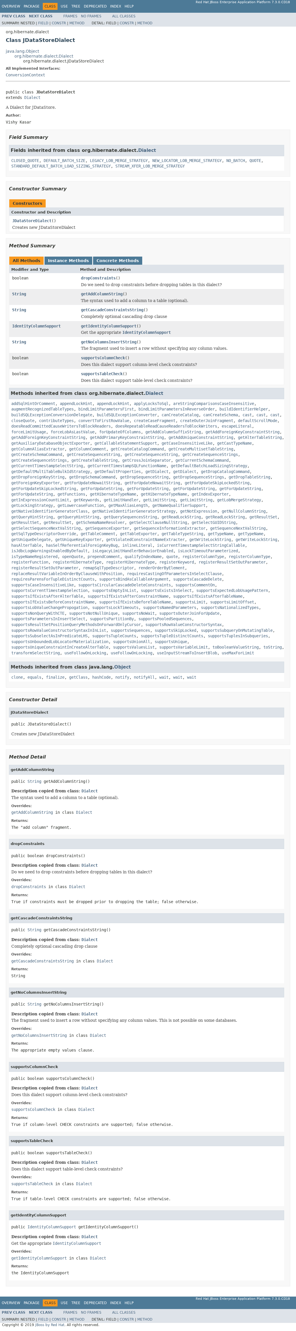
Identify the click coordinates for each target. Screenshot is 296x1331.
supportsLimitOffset (232, 602)
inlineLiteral (137, 545)
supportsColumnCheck (103, 358)
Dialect (32, 97)
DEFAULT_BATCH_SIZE (64, 160)
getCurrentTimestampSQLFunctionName (127, 465)
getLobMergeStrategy (239, 500)
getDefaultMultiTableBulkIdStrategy (50, 471)
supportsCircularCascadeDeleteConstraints (124, 585)
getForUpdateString (101, 488)
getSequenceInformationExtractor (170, 528)
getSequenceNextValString (238, 528)
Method (76, 23)
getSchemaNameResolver (100, 522)
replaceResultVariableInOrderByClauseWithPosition (66, 573)
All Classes (124, 16)
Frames (70, 16)
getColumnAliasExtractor (37, 449)
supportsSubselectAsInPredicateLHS (49, 636)
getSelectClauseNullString (158, 522)
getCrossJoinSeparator (146, 460)
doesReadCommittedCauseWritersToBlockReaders (61, 426)
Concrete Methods (118, 260)
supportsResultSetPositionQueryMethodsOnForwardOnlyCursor (76, 624)
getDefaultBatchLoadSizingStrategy (209, 465)
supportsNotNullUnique (93, 613)
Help (129, 6)
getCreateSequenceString (93, 454)
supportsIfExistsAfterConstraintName (128, 596)
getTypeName (220, 533)
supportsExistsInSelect (166, 590)
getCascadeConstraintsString (112, 310)
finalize (55, 677)
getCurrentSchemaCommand (202, 460)
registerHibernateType (77, 562)
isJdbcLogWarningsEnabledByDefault (49, 550)
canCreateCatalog (180, 415)
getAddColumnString (102, 294)
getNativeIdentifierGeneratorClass (49, 511)
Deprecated (95, 6)
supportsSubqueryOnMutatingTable (237, 630)
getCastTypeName (234, 443)
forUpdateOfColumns (120, 432)
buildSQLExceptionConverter (127, 415)
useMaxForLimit (238, 653)
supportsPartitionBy (112, 618)
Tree (75, 6)
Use (64, 6)
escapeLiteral (237, 426)
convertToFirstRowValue (103, 420)
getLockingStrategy (32, 505)
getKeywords (86, 500)
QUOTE (255, 160)
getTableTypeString (182, 533)
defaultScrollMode (257, 420)
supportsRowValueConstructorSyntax (183, 624)
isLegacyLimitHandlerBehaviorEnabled (132, 550)
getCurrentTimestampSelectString (47, 465)
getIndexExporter (210, 494)
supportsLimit (190, 602)
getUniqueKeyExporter (78, 539)
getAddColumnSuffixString (173, 432)
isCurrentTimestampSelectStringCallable (201, 545)
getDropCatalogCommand (225, 471)
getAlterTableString (260, 437)
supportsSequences (130, 630)
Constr (59, 23)
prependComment (104, 556)
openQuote (72, 556)
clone (17, 677)
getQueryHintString (32, 517)
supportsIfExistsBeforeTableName (135, 602)
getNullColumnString (244, 511)
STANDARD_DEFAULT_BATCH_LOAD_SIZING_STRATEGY (61, 166)
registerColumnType (203, 556)
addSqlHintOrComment (33, 403)
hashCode (101, 677)
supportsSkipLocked (175, 630)
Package (32, 6)
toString (272, 647)
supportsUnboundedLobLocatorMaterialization (59, 641)
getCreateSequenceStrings (210, 454)
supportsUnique (171, 641)
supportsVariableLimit (183, 647)
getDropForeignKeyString (37, 477)
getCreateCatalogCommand (137, 449)
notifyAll (144, 677)
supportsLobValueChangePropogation (49, 607)
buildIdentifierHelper (243, 409)
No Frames (91, 16)
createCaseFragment (154, 420)
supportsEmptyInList (114, 590)
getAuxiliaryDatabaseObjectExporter (50, 443)
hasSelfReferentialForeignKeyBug (82, 545)
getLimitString (159, 500)
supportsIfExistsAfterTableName (208, 596)
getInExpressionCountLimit (40, 500)
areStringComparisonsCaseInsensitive (213, 403)
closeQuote (22, 420)
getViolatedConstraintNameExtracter (145, 539)
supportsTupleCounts (114, 636)
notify (122, 677)
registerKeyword (176, 562)
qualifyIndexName (143, 556)
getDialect (157, 471)
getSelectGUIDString (214, 522)
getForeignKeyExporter (35, 483)
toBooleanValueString (235, 647)
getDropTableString (249, 477)
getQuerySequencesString (130, 517)
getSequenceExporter (107, 528)
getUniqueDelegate (31, 539)
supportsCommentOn (195, 585)
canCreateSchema (220, 415)
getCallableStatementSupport (126, 443)
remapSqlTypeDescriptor (108, 568)
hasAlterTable (26, 545)
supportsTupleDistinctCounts (172, 636)
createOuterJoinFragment (206, 420)
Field (43, 23)
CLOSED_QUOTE (25, 160)
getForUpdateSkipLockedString (217, 483)
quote (172, 556)
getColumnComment (87, 449)
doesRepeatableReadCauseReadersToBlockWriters (166, 426)
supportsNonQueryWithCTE (37, 613)
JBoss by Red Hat (49, 1325)
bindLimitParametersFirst (106, 409)
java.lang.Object (22, 51)
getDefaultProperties (118, 471)
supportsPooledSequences (165, 618)
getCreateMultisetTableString (201, 449)
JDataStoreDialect (31, 220)
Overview (11, 6)
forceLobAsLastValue (73, 432)
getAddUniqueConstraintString (201, 437)
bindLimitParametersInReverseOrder (176, 409)
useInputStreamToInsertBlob (187, 653)
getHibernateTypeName (113, 494)
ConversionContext (25, 75)
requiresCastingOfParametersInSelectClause (174, 573)
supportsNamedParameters (169, 607)
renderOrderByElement (161, 568)
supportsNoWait (138, 613)
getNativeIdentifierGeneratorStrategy (133, 511)
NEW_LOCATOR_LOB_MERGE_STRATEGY (187, 160)
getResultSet (263, 517)
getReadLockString (181, 517)
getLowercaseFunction (81, 505)
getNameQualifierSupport (179, 505)
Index (115, 6)
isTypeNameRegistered (34, 556)
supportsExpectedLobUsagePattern (232, 590)
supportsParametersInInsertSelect (48, 618)
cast (247, 415)
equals (34, 677)
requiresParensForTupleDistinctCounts (53, 579)
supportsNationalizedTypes (230, 607)
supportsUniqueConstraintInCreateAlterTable (59, 647)
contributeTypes (56, 420)
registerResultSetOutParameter (232, 562)
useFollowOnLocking (85, 653)
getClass (78, 677)
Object (122, 667)
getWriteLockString (210, 539)
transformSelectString (35, 653)
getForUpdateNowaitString (92, 483)
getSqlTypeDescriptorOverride (43, 533)
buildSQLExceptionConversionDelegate (51, 415)
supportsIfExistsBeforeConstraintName (53, 602)
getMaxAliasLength (128, 505)
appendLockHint (76, 403)
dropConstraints (98, 278)
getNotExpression (198, 511)
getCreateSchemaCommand (36, 454)
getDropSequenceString (144, 477)
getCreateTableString (94, 460)
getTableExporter (138, 533)
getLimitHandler (121, 500)
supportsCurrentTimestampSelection (49, 590)
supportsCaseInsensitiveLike (42, 585)
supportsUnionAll (131, 641)
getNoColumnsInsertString (108, 342)
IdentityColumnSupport (36, 326)
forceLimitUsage (28, 432)
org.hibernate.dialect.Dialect (43, 56)
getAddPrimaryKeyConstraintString (127, 437)
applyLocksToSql (151, 403)
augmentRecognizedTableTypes (42, 409)
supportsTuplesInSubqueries (238, 636)
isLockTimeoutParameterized (208, 550)
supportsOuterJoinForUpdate (189, 613)
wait (164, 677)
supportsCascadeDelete (197, 579)
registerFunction (29, 562)
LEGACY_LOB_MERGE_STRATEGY (119, 160)
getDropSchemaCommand (92, 477)
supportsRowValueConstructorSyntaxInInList (58, 630)
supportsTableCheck (102, 373)
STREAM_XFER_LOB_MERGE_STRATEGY (150, 166)
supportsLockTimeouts (115, 607)
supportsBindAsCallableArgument (134, 579)
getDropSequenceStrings (198, 477)
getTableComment (98, 533)
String (19, 294)
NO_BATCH (235, 160)
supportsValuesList (134, 647)
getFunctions (71, 494)
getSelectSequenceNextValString (46, 528)
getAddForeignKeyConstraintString (243, 432)
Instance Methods (68, 260)
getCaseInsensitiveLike (187, 443)
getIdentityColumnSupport (108, 326)
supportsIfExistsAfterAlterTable (47, 596)
